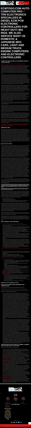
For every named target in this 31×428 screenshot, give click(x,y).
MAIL (23, 402)
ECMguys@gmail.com (23, 403)
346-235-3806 (23, 4)
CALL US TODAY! (22, 2)
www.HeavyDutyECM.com (15, 347)
